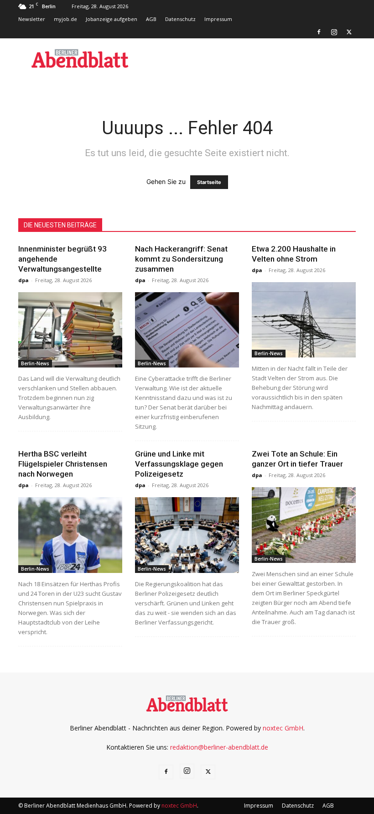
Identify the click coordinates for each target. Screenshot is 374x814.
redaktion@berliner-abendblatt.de (219, 747)
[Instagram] (334, 32)
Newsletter (31, 19)
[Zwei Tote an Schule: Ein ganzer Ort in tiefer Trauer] (304, 524)
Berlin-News (35, 363)
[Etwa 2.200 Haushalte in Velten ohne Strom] (304, 319)
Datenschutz (180, 19)
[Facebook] (319, 32)
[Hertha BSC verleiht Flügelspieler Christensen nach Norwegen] (70, 534)
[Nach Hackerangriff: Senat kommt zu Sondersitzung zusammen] (187, 330)
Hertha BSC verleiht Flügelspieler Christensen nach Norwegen (62, 463)
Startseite (209, 182)
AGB (151, 19)
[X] (349, 32)
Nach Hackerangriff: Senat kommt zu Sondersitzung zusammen (181, 258)
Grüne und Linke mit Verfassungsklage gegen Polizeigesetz (179, 463)
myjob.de (65, 19)
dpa (23, 280)
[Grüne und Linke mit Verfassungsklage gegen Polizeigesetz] (187, 534)
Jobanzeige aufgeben (111, 19)
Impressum (218, 19)
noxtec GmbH (283, 728)
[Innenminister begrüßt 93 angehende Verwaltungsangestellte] (70, 330)
